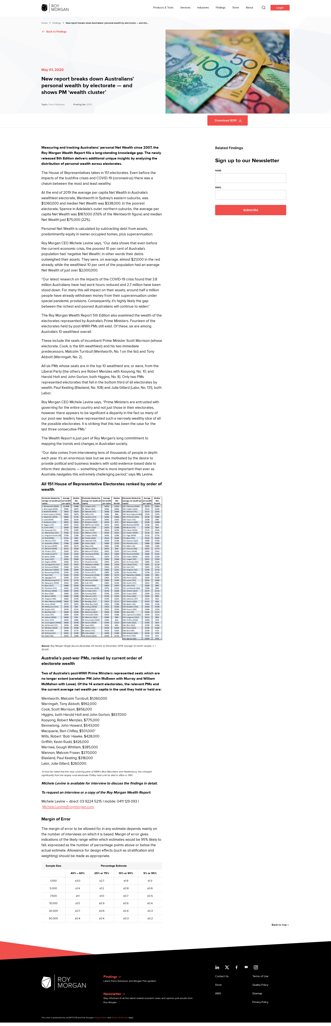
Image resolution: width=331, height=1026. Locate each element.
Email (218, 187)
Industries (203, 7)
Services (185, 7)
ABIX (218, 993)
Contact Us (222, 976)
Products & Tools (163, 7)
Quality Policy (260, 985)
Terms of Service (120, 1017)
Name (218, 170)
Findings (220, 7)
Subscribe (250, 210)
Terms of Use (260, 976)
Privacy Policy (260, 1002)
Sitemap (257, 993)
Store (235, 7)
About (249, 7)
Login (280, 7)
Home (44, 23)
